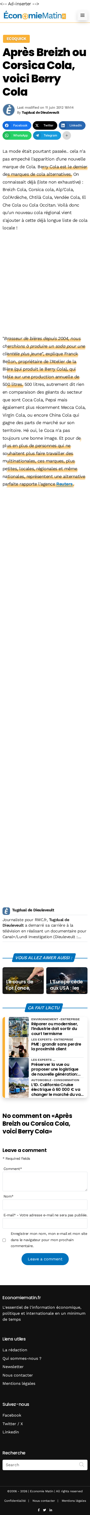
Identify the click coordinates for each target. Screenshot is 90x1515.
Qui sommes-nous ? (22, 1358)
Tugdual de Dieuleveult (33, 910)
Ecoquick (16, 38)
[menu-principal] (83, 15)
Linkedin (10, 1432)
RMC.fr (41, 919)
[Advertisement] (45, 284)
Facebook (11, 1415)
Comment (13, 1169)
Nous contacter (17, 1375)
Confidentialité (15, 1500)
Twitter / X (12, 1423)
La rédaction (14, 1350)
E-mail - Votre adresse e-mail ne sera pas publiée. (45, 1215)
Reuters (64, 483)
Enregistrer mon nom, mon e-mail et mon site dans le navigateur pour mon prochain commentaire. (49, 1240)
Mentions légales (18, 1383)
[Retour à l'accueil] (35, 15)
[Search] (82, 1464)
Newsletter (13, 1366)
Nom (9, 1196)
